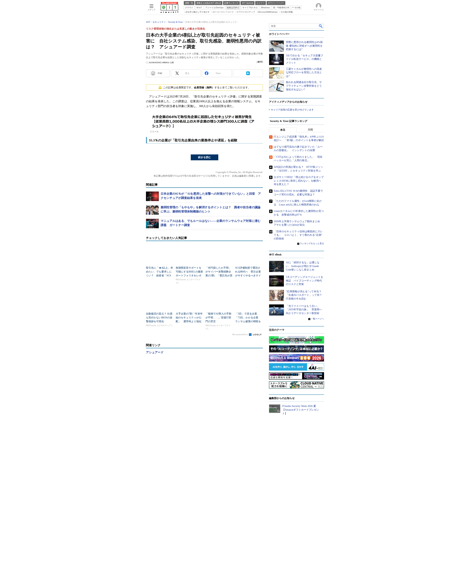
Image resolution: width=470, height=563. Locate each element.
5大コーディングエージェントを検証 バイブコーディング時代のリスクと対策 (304, 281)
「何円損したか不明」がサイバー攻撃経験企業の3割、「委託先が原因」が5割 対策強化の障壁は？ (218, 275)
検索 (321, 25)
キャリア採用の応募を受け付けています (292, 109)
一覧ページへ (317, 318)
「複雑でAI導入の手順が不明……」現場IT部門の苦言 (218, 317)
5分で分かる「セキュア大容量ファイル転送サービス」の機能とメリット (304, 59)
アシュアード (155, 352)
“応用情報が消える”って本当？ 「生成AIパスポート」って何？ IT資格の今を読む (305, 295)
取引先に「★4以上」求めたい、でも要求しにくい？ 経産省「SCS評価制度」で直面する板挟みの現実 (159, 275)
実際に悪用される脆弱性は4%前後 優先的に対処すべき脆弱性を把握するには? (304, 46)
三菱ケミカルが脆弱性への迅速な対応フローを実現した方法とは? (304, 72)
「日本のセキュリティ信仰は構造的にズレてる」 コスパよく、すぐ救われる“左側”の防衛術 (298, 235)
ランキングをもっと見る (312, 243)
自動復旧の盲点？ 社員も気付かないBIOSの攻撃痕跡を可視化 (159, 317)
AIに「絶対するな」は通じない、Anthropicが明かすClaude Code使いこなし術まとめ (302, 266)
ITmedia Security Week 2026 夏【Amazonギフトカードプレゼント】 (300, 410)
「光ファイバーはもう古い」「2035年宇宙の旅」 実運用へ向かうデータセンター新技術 (304, 310)
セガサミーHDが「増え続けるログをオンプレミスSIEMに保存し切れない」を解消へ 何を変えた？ (299, 181)
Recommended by (240, 334)
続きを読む (204, 157)
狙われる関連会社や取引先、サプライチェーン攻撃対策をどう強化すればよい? (304, 86)
